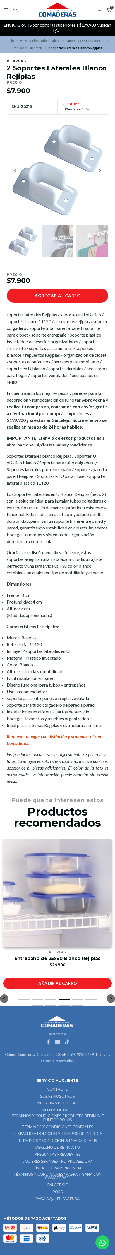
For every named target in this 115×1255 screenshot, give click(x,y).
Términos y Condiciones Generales (57, 1127)
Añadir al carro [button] (57, 983)
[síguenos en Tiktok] (67, 1042)
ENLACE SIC (57, 1185)
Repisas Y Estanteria (28, 48)
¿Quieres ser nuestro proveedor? (57, 1162)
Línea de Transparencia (58, 1168)
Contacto (57, 1089)
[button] (24, 999)
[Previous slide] (15, 170)
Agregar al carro (58, 295)
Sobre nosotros (57, 1097)
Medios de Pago (57, 1110)
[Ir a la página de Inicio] (57, 10)
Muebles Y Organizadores (85, 40)
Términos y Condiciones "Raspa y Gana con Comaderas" (57, 1176)
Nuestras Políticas (57, 1103)
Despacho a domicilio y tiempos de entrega (57, 1134)
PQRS (57, 1192)
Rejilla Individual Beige (57, 958)
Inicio (10, 40)
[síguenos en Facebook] (48, 1042)
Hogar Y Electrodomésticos (40, 40)
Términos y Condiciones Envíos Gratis (57, 1141)
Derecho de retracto (57, 1148)
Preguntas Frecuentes (57, 1155)
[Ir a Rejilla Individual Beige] (57, 893)
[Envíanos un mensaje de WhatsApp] (102, 1242)
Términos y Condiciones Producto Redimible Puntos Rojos (57, 1118)
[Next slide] (99, 170)
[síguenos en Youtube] (57, 1042)
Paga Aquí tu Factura (57, 1199)
